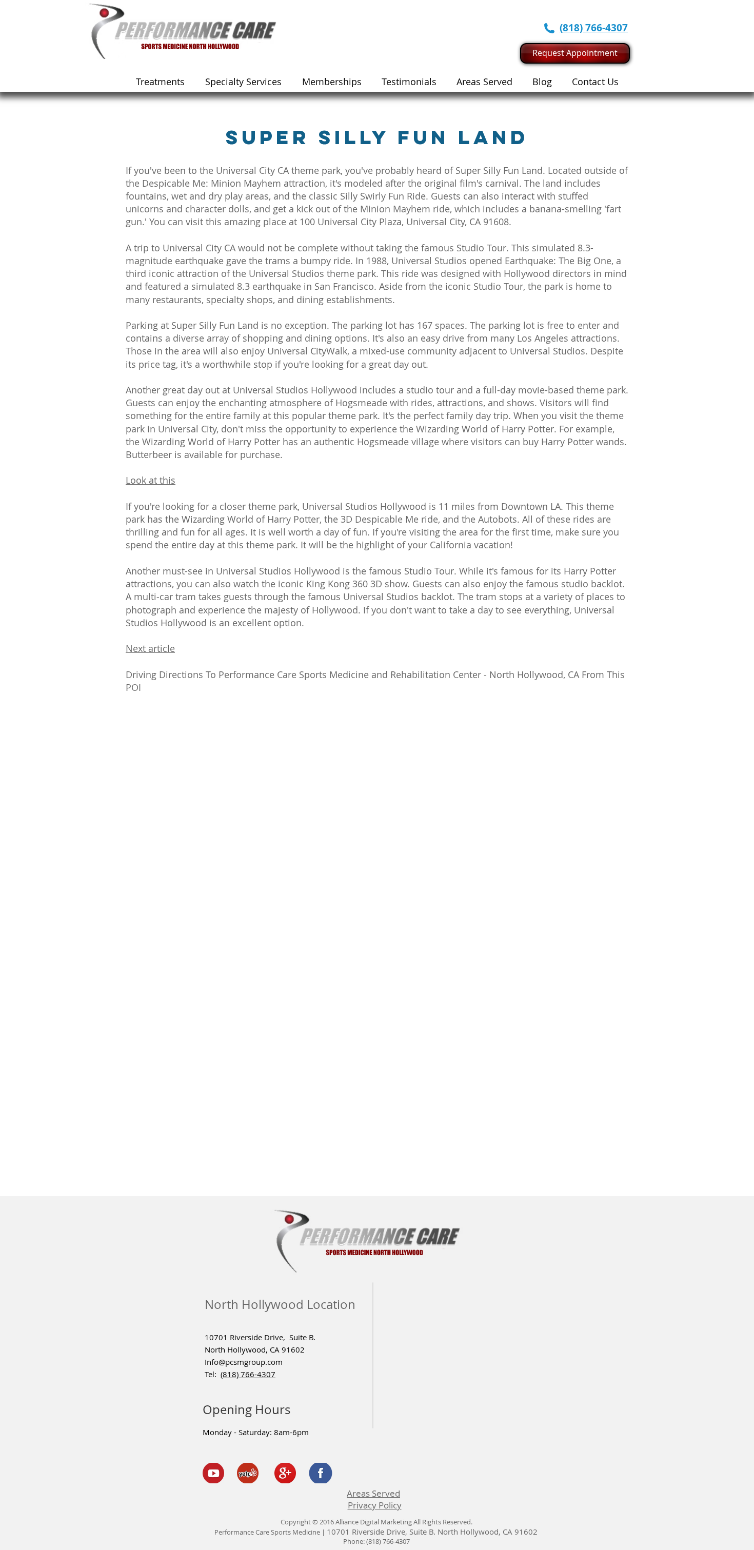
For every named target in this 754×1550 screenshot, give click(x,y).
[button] (243, 81)
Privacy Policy (375, 1505)
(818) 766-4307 (248, 1374)
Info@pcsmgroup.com (244, 1362)
